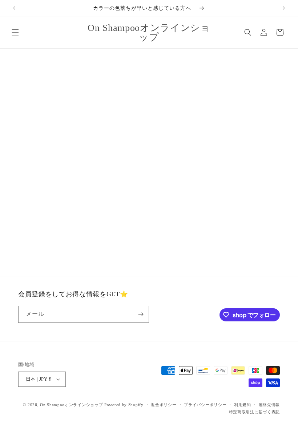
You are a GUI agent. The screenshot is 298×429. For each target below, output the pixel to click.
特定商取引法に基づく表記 (254, 412)
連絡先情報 (269, 404)
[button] (15, 32)
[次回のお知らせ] (284, 8)
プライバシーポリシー (205, 404)
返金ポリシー (163, 404)
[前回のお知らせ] (14, 8)
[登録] (141, 314)
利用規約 (242, 404)
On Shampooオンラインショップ (71, 404)
